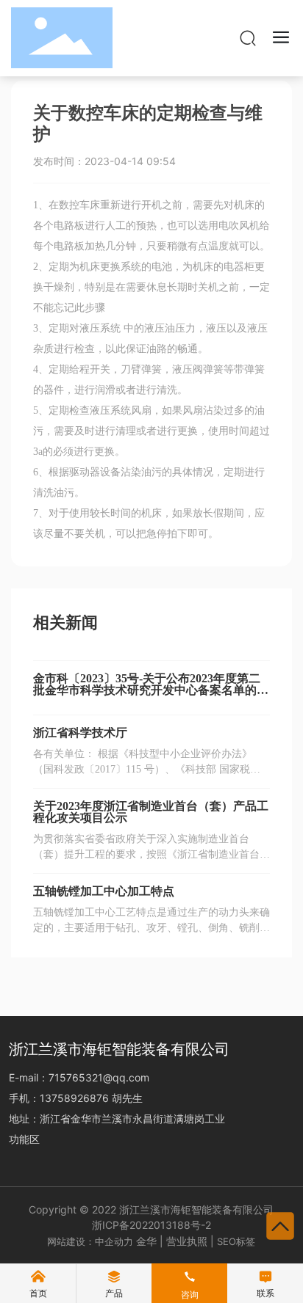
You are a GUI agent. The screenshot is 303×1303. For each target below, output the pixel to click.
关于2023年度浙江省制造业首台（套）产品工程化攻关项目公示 (150, 812)
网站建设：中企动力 (90, 1241)
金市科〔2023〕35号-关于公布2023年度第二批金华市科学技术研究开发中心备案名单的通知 (150, 690)
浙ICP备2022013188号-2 (151, 1225)
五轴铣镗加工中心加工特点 (103, 891)
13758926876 (76, 1098)
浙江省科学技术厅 (80, 732)
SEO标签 (236, 1241)
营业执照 (186, 1241)
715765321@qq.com (99, 1077)
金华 (146, 1241)
